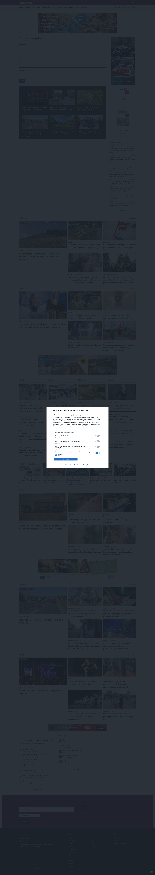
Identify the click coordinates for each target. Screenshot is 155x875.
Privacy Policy (86, 464)
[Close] (105, 410)
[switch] (97, 436)
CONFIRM (66, 459)
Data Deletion (68, 464)
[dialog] (77, 437)
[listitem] (77, 432)
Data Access (77, 464)
